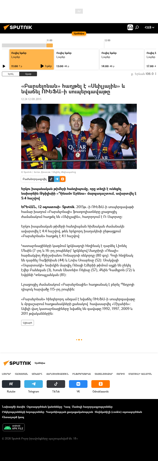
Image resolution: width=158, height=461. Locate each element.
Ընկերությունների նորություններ (23, 412)
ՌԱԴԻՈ (121, 374)
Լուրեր (15, 57)
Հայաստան (21, 374)
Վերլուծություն (57, 374)
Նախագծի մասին (13, 406)
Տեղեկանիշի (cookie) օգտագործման (118, 412)
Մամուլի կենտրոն (140, 374)
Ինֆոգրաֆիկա (81, 374)
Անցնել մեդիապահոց (64, 172)
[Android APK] (14, 427)
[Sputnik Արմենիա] (19, 30)
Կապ (67, 406)
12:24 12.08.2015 (31, 99)
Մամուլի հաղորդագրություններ (92, 406)
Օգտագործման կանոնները (44, 406)
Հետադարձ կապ (13, 417)
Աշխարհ (27, 322)
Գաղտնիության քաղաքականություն (69, 412)
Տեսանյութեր (104, 374)
